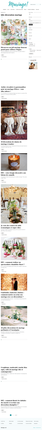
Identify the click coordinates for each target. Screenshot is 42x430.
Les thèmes (2, 423)
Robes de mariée (11, 421)
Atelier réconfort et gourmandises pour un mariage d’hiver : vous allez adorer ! (13, 89)
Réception (10, 423)
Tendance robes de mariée (29, 421)
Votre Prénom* (30, 29)
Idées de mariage (36, 421)
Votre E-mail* (30, 35)
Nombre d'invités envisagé (32, 45)
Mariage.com (4, 427)
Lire (2, 96)
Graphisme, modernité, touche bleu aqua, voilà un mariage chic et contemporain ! (14, 369)
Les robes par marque (20, 421)
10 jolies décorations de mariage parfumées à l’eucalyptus (13, 328)
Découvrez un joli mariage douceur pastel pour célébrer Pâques (14, 48)
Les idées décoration (20, 423)
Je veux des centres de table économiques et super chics (11, 226)
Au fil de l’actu (3, 421)
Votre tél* (30, 38)
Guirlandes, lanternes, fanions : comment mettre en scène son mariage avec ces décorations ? (12, 294)
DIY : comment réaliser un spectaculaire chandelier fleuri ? (13, 263)
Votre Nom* (30, 32)
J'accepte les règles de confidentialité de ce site (35, 22)
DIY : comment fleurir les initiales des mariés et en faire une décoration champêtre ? (13, 402)
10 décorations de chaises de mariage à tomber (11, 142)
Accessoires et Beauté (28, 423)
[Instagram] (30, 14)
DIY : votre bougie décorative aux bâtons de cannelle (13, 173)
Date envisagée (30, 42)
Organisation (35, 423)
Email (29, 19)
